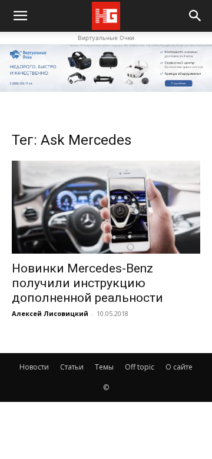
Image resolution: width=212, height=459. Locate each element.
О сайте (179, 367)
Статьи (72, 367)
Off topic (139, 367)
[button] (195, 16)
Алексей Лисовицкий (50, 313)
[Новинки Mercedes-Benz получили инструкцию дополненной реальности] (106, 207)
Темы (104, 367)
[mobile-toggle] (20, 16)
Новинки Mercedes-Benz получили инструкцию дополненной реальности (87, 283)
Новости (34, 367)
